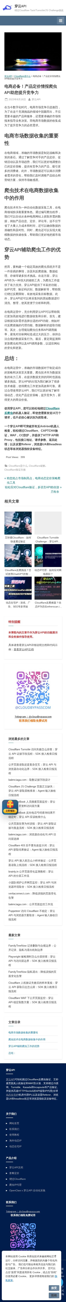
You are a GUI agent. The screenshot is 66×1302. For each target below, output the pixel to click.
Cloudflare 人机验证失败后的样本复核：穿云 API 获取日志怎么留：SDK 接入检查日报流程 (33, 987)
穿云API (20, 6)
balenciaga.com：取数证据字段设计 (29, 779)
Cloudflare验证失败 (15, 469)
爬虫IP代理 (15, 1185)
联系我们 (14, 1129)
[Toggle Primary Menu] (60, 20)
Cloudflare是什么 (22, 76)
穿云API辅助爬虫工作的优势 (23, 1046)
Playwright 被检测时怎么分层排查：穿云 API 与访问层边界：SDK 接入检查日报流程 (32, 961)
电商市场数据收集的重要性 (23, 1032)
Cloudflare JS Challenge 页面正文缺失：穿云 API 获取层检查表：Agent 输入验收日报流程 (32, 791)
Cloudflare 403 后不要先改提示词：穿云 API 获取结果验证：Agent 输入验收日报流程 (33, 850)
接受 (54, 1288)
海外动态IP (15, 1140)
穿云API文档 (16, 1167)
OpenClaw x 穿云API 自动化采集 (27, 1190)
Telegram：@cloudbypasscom (33, 716)
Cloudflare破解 (37, 466)
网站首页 (14, 1123)
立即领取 (10, 811)
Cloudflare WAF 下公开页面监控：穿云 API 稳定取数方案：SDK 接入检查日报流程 (32, 1002)
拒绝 (54, 1295)
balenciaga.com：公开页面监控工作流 (30, 904)
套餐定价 (14, 1173)
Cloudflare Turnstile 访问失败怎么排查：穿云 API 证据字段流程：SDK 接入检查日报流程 (33, 753)
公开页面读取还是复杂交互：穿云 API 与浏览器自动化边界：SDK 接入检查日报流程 (32, 769)
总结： (12, 1053)
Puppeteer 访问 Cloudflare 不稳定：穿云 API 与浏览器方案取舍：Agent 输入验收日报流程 (33, 915)
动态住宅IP (12, 1095)
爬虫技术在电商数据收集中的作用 (26, 1039)
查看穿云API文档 (24, 649)
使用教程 (14, 1134)
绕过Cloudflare (17, 1179)
